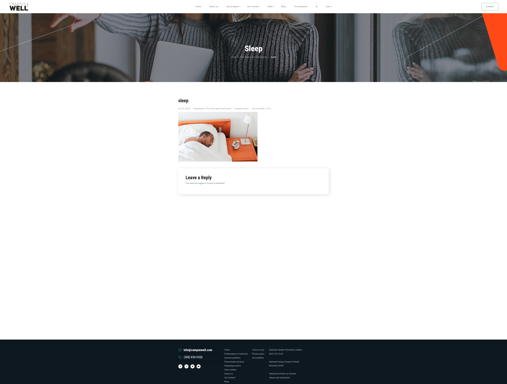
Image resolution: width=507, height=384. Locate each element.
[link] (18, 6)
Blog (226, 381)
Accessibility (258, 357)
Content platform (232, 357)
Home (233, 57)
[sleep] (217, 113)
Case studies (230, 369)
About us (228, 373)
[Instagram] (186, 366)
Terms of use (258, 349)
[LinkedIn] (192, 366)
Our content (229, 377)
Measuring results (232, 365)
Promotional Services (234, 361)
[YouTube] (198, 366)
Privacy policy (258, 353)
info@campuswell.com (198, 350)
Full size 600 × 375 (261, 108)
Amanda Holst (241, 108)
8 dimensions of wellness (236, 353)
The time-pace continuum (253, 57)
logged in (202, 183)
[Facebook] (180, 366)
